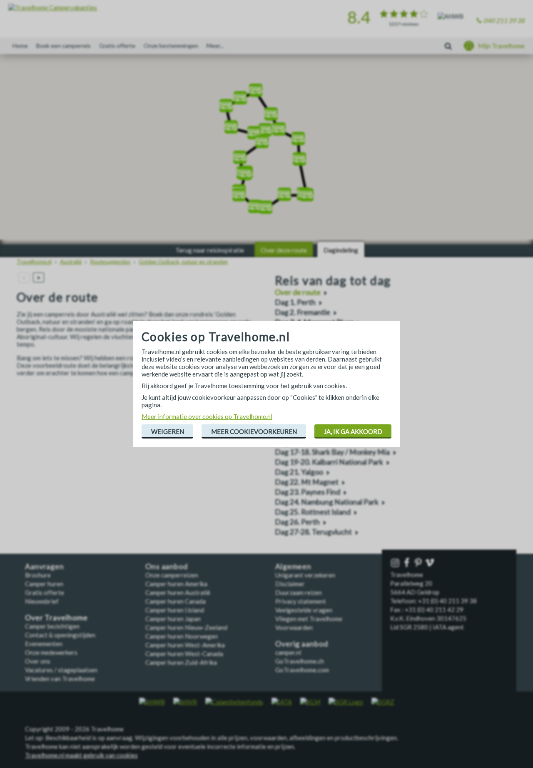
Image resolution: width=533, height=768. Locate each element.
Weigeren (167, 431)
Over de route (298, 292)
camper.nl (288, 652)
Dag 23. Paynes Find (307, 492)
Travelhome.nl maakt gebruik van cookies (81, 755)
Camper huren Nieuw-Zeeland (186, 627)
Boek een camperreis (63, 45)
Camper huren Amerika (176, 583)
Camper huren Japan (173, 618)
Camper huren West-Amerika (185, 645)
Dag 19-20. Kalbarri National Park (329, 462)
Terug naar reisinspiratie (209, 250)
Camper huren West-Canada (184, 653)
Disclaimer (290, 583)
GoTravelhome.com (302, 670)
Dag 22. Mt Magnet (307, 482)
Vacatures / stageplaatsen (61, 670)
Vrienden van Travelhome (60, 678)
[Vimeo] (430, 563)
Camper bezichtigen (52, 626)
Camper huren (44, 583)
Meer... (215, 45)
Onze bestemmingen (171, 45)
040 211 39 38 (504, 20)
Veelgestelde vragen (303, 610)
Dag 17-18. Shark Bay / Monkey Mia (332, 452)
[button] (246, 169)
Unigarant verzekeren (305, 575)
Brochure (38, 575)
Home (20, 45)
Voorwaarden (294, 627)
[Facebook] (407, 563)
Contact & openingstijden (60, 635)
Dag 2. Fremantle (302, 312)
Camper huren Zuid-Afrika (181, 662)
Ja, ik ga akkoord (353, 431)
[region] (266, 149)
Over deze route (284, 250)
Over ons (37, 661)
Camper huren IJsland (174, 610)
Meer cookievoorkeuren (254, 431)
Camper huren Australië (177, 592)
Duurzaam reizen (298, 592)
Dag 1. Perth (295, 302)
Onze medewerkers (51, 652)
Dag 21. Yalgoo (299, 472)
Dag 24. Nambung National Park (327, 502)
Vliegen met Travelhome (308, 618)
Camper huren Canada (175, 601)
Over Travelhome (56, 617)
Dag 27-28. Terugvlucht (313, 532)
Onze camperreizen (171, 575)
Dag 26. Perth (297, 522)
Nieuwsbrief (42, 601)
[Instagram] (396, 563)
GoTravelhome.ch (299, 661)
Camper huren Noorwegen (181, 636)
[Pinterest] (419, 563)
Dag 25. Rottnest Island (313, 512)
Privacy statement (300, 601)
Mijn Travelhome (501, 46)
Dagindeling (341, 250)
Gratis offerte (117, 45)
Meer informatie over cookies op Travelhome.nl (207, 416)
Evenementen (43, 643)
